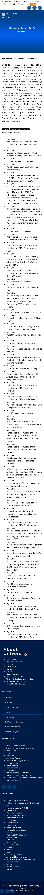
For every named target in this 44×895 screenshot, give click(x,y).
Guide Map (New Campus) (16, 681)
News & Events (12, 867)
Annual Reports (12, 847)
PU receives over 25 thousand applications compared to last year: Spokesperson (21, 514)
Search (12, 4)
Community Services (14, 854)
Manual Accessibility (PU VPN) (17, 808)
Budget (9, 864)
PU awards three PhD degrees (19, 161)
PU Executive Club (13, 810)
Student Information (12, 727)
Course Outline (12, 763)
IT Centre (32, 890)
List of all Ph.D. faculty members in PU (21, 859)
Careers (37, 1)
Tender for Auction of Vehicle (19, 592)
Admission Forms (13, 758)
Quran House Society (14, 813)
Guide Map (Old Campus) (15, 684)
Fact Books (10, 669)
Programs (8, 712)
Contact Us (22, 4)
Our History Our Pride (14, 662)
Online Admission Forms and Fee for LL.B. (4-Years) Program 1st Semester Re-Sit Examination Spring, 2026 (22, 178)
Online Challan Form (14, 827)
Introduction (11, 659)
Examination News (13, 768)
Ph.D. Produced (12, 845)
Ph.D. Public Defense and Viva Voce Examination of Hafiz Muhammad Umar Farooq (23, 617)
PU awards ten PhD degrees (18, 231)
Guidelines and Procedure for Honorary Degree (24, 778)
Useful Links (11, 842)
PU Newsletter (11, 825)
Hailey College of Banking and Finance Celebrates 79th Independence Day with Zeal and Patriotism (23, 360)
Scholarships (9, 717)
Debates (9, 849)
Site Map (28, 1)
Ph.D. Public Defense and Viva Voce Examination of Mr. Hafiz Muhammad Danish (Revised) (22, 273)
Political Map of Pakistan (16, 800)
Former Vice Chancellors (15, 676)
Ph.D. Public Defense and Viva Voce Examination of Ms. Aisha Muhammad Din (23, 144)
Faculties (7, 697)
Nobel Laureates (12, 674)
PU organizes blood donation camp (21, 368)
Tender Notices (12, 823)
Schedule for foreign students (17, 760)
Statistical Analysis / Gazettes (17, 773)
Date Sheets (11, 751)
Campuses (10, 664)
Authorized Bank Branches (16, 857)
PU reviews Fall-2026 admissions (20, 343)
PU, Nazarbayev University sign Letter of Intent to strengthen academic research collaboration (23, 494)
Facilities (9, 671)
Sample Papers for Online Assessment (21, 775)
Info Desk (17, 1)
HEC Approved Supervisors (14, 722)
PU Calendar (11, 667)
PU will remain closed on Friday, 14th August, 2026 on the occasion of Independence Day (22, 377)
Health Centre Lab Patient (16, 815)
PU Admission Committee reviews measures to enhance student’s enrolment (21, 461)
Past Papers (11, 770)
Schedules (10, 755)
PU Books (10, 840)
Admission (6, 1)
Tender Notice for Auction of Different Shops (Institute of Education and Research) (23, 450)
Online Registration (13, 765)
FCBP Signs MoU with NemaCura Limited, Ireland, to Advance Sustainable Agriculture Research (23, 424)
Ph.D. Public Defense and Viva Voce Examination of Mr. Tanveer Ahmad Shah (22, 248)
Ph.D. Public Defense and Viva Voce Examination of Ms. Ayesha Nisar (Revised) (21, 388)
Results (9, 753)
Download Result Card (14, 780)
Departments (9, 702)
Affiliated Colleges (11, 732)
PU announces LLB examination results (23, 312)
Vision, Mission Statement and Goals (20, 679)
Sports (8, 852)
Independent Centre (11, 707)
